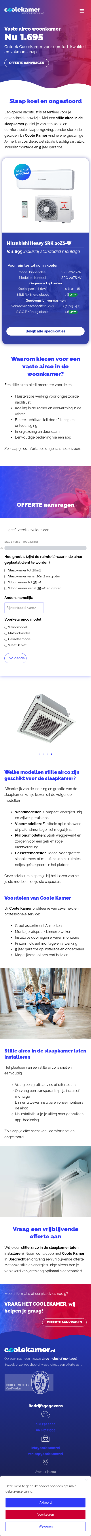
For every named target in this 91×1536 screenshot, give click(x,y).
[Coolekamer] (24, 10)
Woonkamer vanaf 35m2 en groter (34, 588)
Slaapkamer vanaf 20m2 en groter (34, 576)
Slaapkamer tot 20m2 (24, 570)
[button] (39, 754)
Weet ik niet (17, 645)
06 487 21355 (45, 1430)
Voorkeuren (45, 1514)
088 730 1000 (45, 1424)
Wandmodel (17, 627)
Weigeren (46, 1526)
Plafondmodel (19, 633)
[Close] (86, 1480)
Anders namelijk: (18, 598)
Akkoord (46, 1502)
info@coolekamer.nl (45, 1448)
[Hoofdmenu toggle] (82, 11)
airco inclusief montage (59, 1358)
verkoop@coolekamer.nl (45, 1454)
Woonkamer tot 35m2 (25, 582)
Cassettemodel (19, 639)
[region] (45, 1506)
